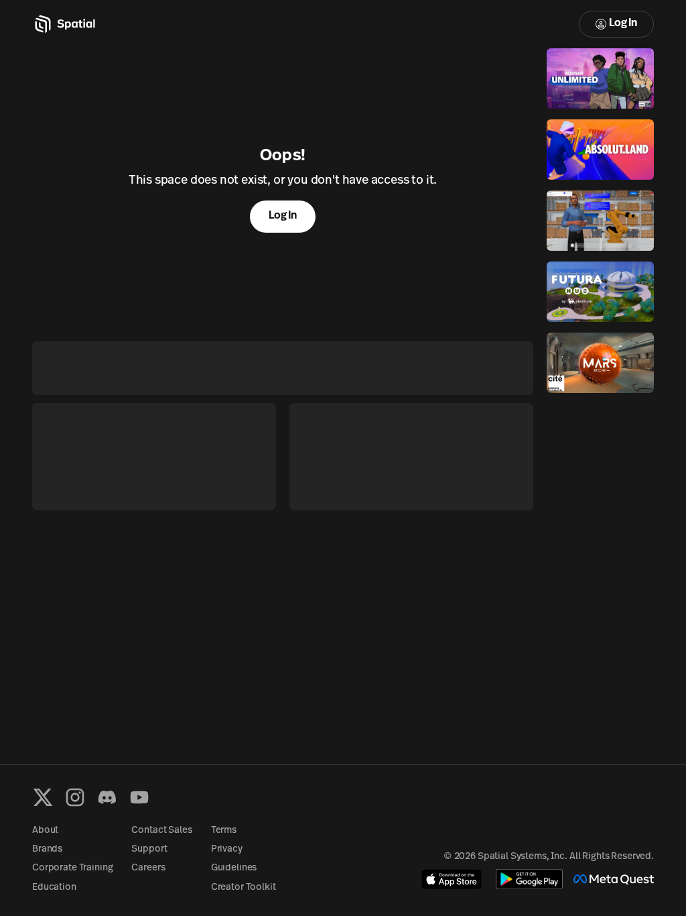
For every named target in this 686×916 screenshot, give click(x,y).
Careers (148, 868)
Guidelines (234, 868)
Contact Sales (161, 830)
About (45, 830)
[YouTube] (139, 797)
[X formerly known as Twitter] (43, 797)
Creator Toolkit (243, 887)
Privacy (227, 849)
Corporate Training (72, 868)
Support (149, 849)
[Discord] (107, 797)
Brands (47, 849)
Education (54, 887)
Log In (623, 23)
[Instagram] (75, 797)
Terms (223, 830)
